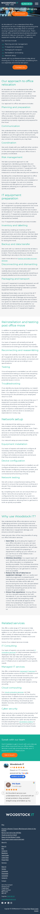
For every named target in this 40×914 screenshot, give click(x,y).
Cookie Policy (5, 857)
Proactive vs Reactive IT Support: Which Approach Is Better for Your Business (19, 829)
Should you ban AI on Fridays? (9, 835)
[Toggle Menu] (36, 4)
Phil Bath (16, 784)
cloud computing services (14, 692)
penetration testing (26, 721)
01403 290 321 (27, 4)
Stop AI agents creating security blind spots (13, 839)
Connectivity (5, 876)
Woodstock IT (17, 764)
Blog (3, 848)
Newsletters (5, 853)
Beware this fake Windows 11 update (11, 837)
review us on (16, 776)
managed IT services (27, 671)
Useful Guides (5, 855)
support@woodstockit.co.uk (9, 899)
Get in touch (20, 14)
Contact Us (20, 67)
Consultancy (5, 871)
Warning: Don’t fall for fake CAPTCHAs (11, 833)
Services (4, 869)
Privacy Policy (5, 860)
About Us (4, 846)
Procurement (5, 873)
